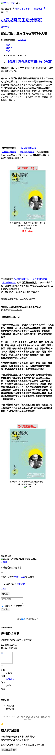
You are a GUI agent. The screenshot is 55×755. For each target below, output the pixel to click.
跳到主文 (5, 27)
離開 (14, 750)
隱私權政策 (45, 717)
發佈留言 (5, 609)
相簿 (8, 45)
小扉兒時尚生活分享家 (21, 20)
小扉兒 (4, 562)
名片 (8, 51)
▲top (3, 589)
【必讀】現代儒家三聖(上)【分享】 (30, 61)
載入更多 (5, 594)
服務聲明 (27, 719)
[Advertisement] (27, 124)
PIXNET (12, 717)
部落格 (9, 48)
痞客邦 (17, 577)
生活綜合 (22, 40)
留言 (23, 577)
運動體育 (21, 584)
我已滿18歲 (6, 750)
